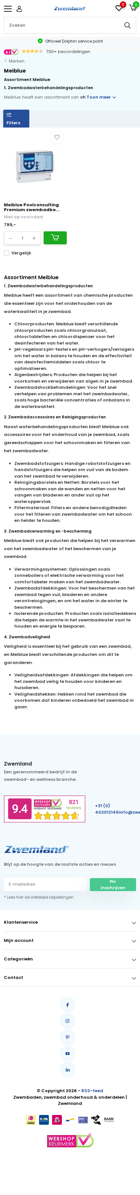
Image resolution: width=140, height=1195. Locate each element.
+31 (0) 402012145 (107, 809)
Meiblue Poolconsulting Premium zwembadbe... (32, 207)
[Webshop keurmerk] (70, 1140)
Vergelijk (21, 253)
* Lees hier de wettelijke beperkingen (39, 897)
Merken (16, 61)
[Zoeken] (127, 25)
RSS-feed (92, 1091)
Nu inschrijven (113, 884)
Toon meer (99, 97)
